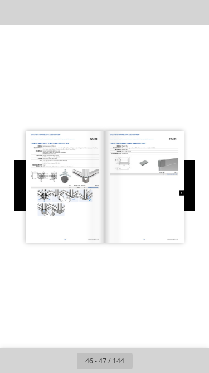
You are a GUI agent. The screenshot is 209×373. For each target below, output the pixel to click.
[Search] (40, 12)
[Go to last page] (169, 360)
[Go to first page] (40, 360)
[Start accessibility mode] (64, 12)
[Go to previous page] (64, 360)
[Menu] (15, 12)
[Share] (169, 12)
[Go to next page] (145, 360)
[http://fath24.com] (86, 240)
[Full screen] (193, 12)
